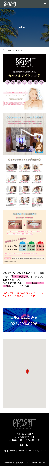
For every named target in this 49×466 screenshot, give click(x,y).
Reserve (12, 451)
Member (21, 451)
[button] (27, 371)
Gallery (36, 451)
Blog (25, 454)
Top (5, 451)
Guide (28, 451)
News (43, 451)
